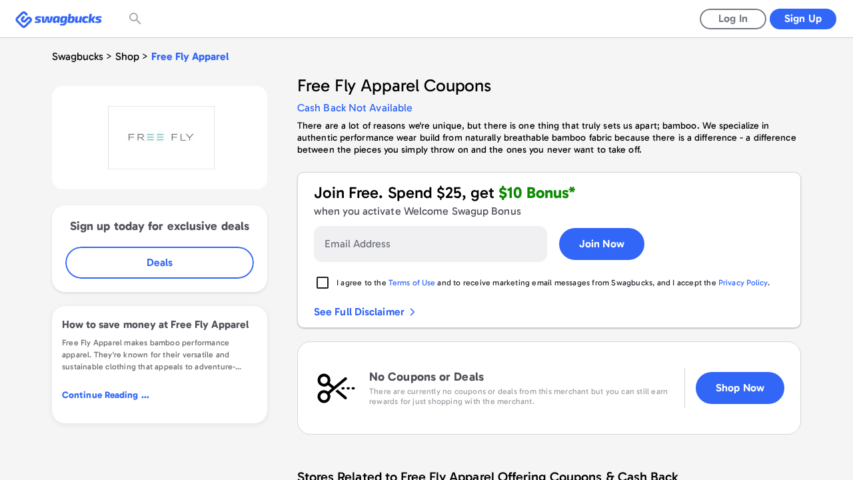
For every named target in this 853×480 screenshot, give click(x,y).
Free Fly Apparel (190, 56)
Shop (127, 56)
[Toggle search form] (136, 19)
